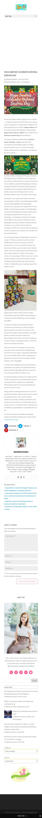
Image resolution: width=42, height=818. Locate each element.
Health (28, 717)
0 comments (25, 82)
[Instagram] (21, 477)
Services (24, 697)
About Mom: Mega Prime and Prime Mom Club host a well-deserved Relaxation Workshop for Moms (20, 495)
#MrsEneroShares (10, 82)
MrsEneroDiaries (11, 79)
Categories (7, 748)
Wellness (19, 719)
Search (34, 681)
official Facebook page (11, 420)
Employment (21, 707)
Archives (6, 758)
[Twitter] (24, 477)
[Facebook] (18, 477)
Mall (14, 719)
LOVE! (19, 697)
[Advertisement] (21, 42)
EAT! (18, 82)
